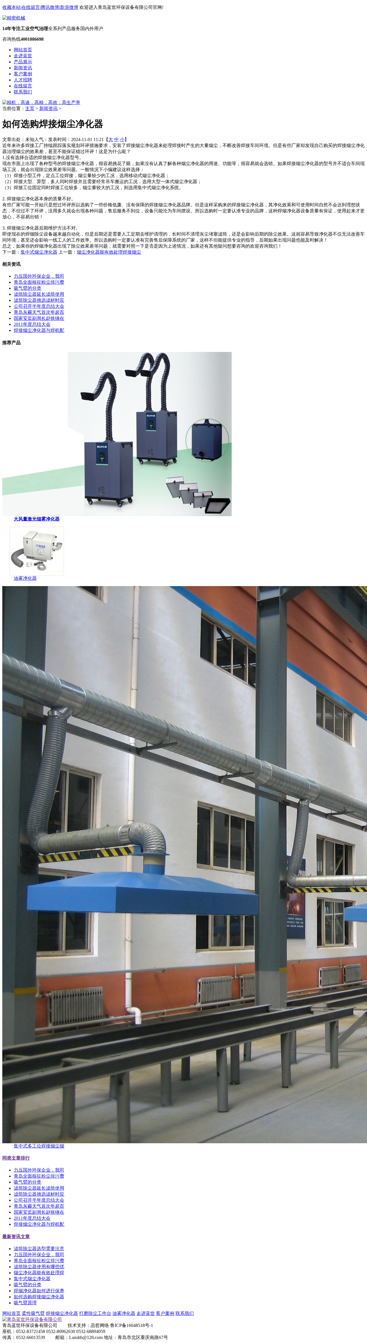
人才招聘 (23, 79)
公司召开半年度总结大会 (39, 306)
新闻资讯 (23, 67)
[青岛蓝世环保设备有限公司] (32, 1319)
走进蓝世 (23, 55)
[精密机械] (13, 17)
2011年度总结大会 (32, 324)
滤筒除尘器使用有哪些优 (39, 1266)
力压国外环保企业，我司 (39, 276)
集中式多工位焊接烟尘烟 (39, 1146)
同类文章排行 (16, 1158)
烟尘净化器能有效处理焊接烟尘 (109, 252)
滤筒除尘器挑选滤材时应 (39, 300)
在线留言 (31, 7)
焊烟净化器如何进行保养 (39, 1290)
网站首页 (23, 49)
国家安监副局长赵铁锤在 (39, 318)
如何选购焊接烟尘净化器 (39, 1296)
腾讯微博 (50, 7)
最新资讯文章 (16, 1236)
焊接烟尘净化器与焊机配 (39, 330)
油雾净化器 (25, 578)
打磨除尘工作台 (95, 1313)
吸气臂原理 (25, 1302)
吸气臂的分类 (27, 288)
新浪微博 (69, 7)
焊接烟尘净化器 (62, 1313)
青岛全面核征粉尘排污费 (39, 282)
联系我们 (23, 91)
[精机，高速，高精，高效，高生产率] (41, 102)
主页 (29, 108)
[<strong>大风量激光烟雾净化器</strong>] (117, 514)
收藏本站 (11, 7)
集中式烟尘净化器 (39, 252)
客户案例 (23, 73)
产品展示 (23, 61)
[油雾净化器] (36, 573)
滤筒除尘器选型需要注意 (39, 1248)
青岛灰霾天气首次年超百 (39, 312)
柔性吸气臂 (33, 1313)
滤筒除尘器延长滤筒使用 (39, 294)
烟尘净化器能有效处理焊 (39, 1272)
